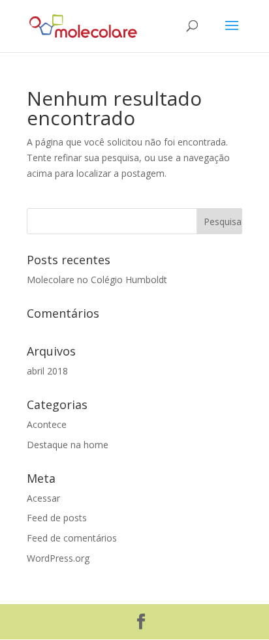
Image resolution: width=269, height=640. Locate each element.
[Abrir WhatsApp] (236, 607)
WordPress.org (58, 558)
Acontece (47, 424)
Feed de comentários (72, 538)
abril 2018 (47, 371)
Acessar (43, 498)
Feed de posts (57, 517)
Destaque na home (67, 444)
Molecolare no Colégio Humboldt (97, 279)
